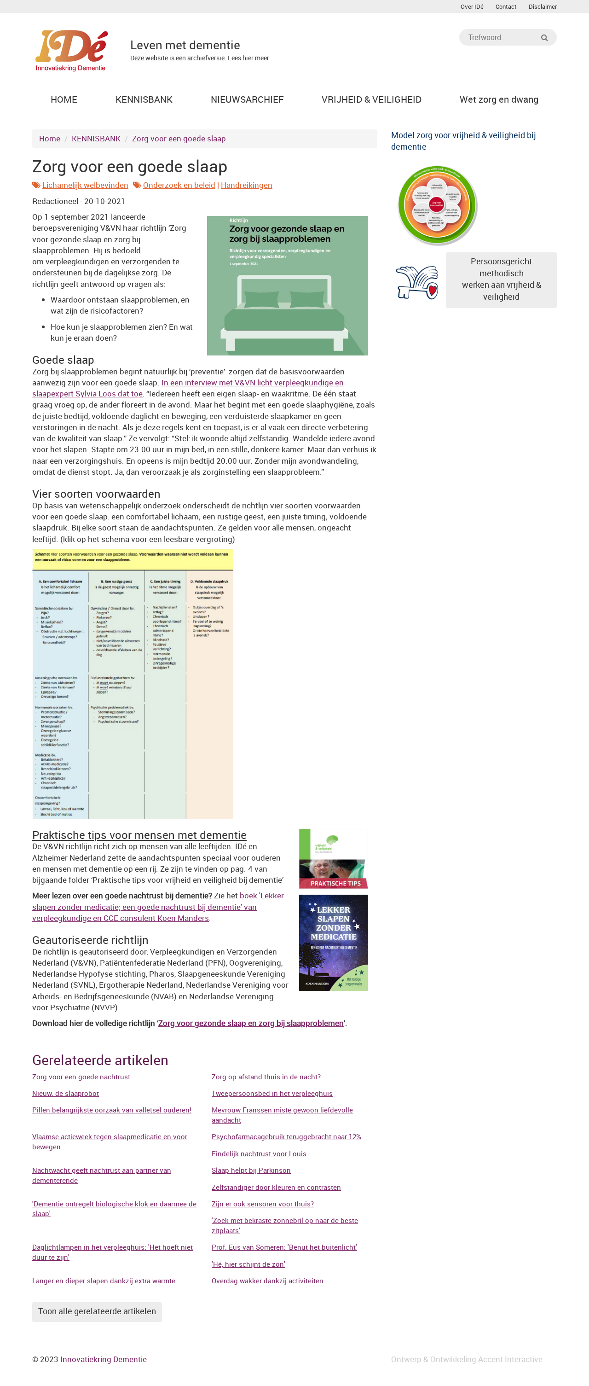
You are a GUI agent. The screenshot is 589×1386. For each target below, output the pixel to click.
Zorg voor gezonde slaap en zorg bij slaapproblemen (251, 1023)
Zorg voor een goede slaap (179, 138)
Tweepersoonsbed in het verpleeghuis (272, 1093)
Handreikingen (246, 185)
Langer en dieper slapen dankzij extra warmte (103, 1280)
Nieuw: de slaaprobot (65, 1093)
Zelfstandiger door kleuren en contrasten (276, 1187)
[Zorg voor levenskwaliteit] (437, 203)
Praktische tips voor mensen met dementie (139, 834)
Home (49, 138)
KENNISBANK (96, 138)
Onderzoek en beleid (179, 185)
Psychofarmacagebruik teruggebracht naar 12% (286, 1136)
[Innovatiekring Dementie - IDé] (71, 49)
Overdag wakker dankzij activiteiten (267, 1280)
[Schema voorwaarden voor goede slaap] (132, 683)
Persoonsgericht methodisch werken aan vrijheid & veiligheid (501, 279)
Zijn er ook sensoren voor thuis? (263, 1203)
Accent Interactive (510, 1359)
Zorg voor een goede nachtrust (81, 1076)
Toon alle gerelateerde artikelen (97, 1310)
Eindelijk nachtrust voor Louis (259, 1153)
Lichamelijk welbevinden (85, 185)
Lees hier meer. (249, 57)
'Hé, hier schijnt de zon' (248, 1264)
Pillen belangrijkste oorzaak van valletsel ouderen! (111, 1109)
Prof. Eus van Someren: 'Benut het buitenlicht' (284, 1247)
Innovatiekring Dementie (103, 1359)
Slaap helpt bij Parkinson (251, 1170)
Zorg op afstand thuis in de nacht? (266, 1076)
